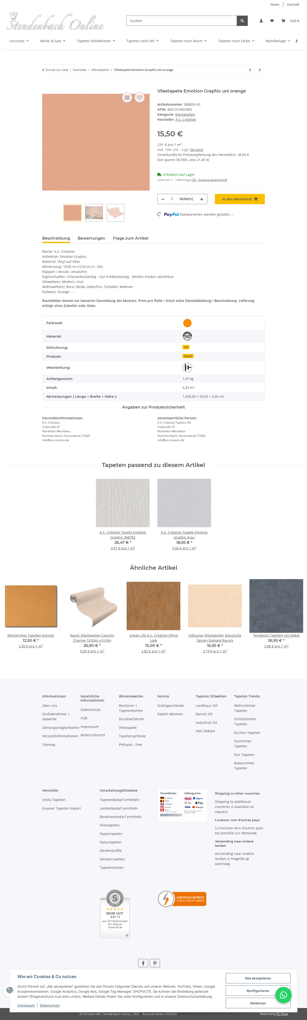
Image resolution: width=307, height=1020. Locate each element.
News (275, 4)
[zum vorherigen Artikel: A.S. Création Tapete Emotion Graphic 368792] (250, 70)
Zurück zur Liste (57, 70)
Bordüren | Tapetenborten (131, 708)
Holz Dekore (205, 731)
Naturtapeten (111, 842)
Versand (196, 149)
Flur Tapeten (244, 754)
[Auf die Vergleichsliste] (127, 97)
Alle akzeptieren (258, 978)
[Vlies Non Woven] (187, 336)
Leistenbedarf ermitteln (119, 808)
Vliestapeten (185, 114)
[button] (261, 20)
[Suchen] (242, 21)
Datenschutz (50, 1005)
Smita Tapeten (53, 799)
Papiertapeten (111, 833)
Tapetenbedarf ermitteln (120, 799)
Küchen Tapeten (247, 732)
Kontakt (293, 4)
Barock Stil (204, 714)
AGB (84, 718)
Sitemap (48, 744)
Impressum (26, 1005)
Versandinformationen (60, 736)
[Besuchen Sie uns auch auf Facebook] (143, 963)
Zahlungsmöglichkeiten (61, 727)
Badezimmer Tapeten (244, 765)
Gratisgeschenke (170, 705)
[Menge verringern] (163, 199)
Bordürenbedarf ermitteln (121, 816)
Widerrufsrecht (93, 735)
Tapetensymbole (132, 736)
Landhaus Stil (207, 705)
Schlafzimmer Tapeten (245, 721)
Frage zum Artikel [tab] (130, 238)
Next (295, 619)
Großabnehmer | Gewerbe (56, 716)
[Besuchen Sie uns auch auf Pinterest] (155, 963)
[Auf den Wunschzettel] (139, 97)
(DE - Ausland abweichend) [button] (209, 180)
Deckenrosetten (112, 859)
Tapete (188, 356)
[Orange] (187, 323)
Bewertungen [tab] (91, 238)
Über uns (49, 705)
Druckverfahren (131, 719)
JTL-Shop (282, 1014)
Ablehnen (258, 1003)
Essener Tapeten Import (61, 808)
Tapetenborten (112, 867)
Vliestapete (128, 727)
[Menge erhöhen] (201, 199)
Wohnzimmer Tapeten (245, 708)
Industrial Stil (206, 722)
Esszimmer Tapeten (243, 743)
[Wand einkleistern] (187, 367)
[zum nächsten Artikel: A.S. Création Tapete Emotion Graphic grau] (260, 70)
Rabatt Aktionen (170, 714)
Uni (186, 347)
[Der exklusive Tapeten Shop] (54, 21)
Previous (12, 619)
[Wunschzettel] (271, 20)
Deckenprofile (111, 850)
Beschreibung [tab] (56, 238)
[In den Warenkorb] (46, 85)
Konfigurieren (258, 991)
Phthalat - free (130, 744)
